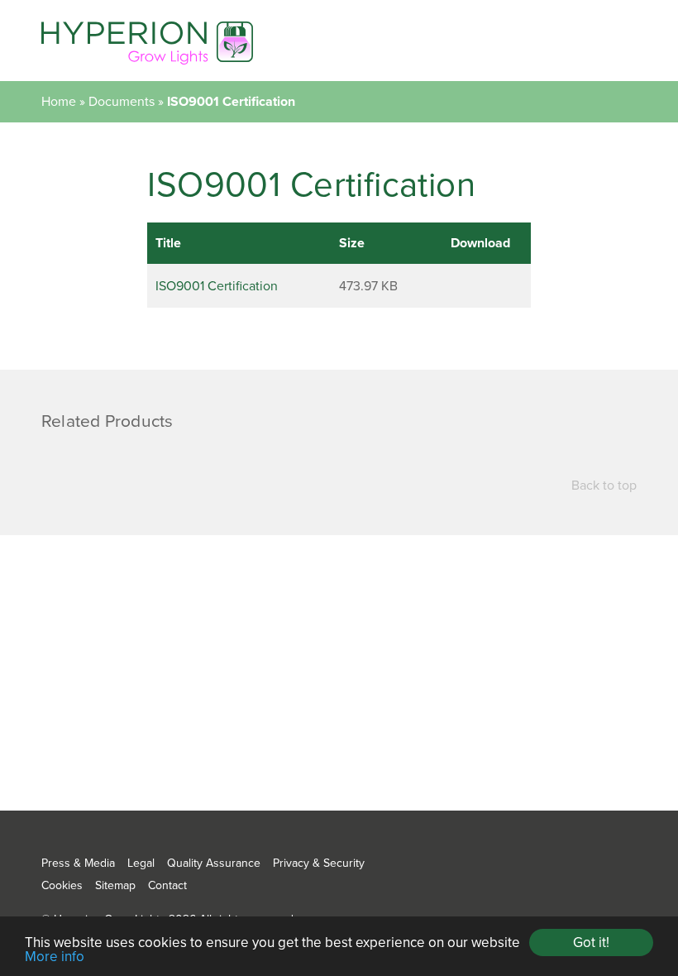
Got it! (591, 942)
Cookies (62, 885)
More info (54, 956)
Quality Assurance (213, 863)
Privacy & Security (319, 863)
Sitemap (115, 885)
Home (58, 101)
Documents (121, 101)
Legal (141, 863)
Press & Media (78, 863)
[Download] (480, 285)
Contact (167, 885)
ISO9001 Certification (216, 286)
